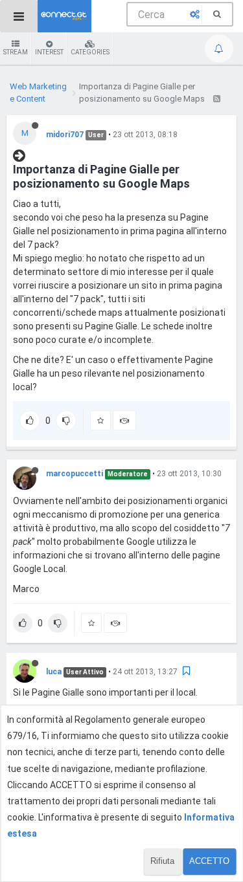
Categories (90, 52)
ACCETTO (209, 861)
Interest (49, 52)
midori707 (65, 134)
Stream (15, 52)
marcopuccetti (74, 473)
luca (54, 671)
